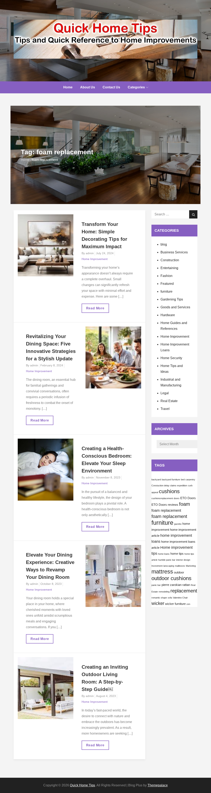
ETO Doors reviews (164, 504)
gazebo (178, 524)
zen (188, 604)
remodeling (164, 591)
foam (184, 504)
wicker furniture (175, 603)
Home (68, 87)
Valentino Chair (180, 597)
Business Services (174, 252)
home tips (177, 553)
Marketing (191, 566)
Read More (95, 309)
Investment (157, 566)
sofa (170, 597)
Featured (167, 283)
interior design (183, 560)
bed (183, 479)
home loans (164, 554)
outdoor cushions (171, 578)
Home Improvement (95, 259)
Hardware (168, 315)
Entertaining (169, 268)
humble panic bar (166, 560)
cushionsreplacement (162, 498)
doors (176, 498)
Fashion (166, 276)
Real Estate (169, 401)
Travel (165, 409)
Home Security (171, 358)
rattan (186, 584)
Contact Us (111, 87)
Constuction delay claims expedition (169, 485)
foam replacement (166, 510)
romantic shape (159, 597)
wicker (157, 603)
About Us (87, 87)
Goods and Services (175, 307)
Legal (165, 393)
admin (90, 253)
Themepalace (158, 785)
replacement (183, 591)
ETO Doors (188, 498)
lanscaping (168, 566)
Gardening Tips (172, 299)
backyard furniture (171, 479)
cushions (169, 491)
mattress (162, 572)
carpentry (190, 479)
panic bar (156, 585)
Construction (170, 260)
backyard (156, 479)
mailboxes (180, 566)
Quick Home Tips (82, 785)
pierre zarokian (172, 584)
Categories (136, 87)
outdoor (179, 572)
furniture (166, 291)
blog (164, 244)
